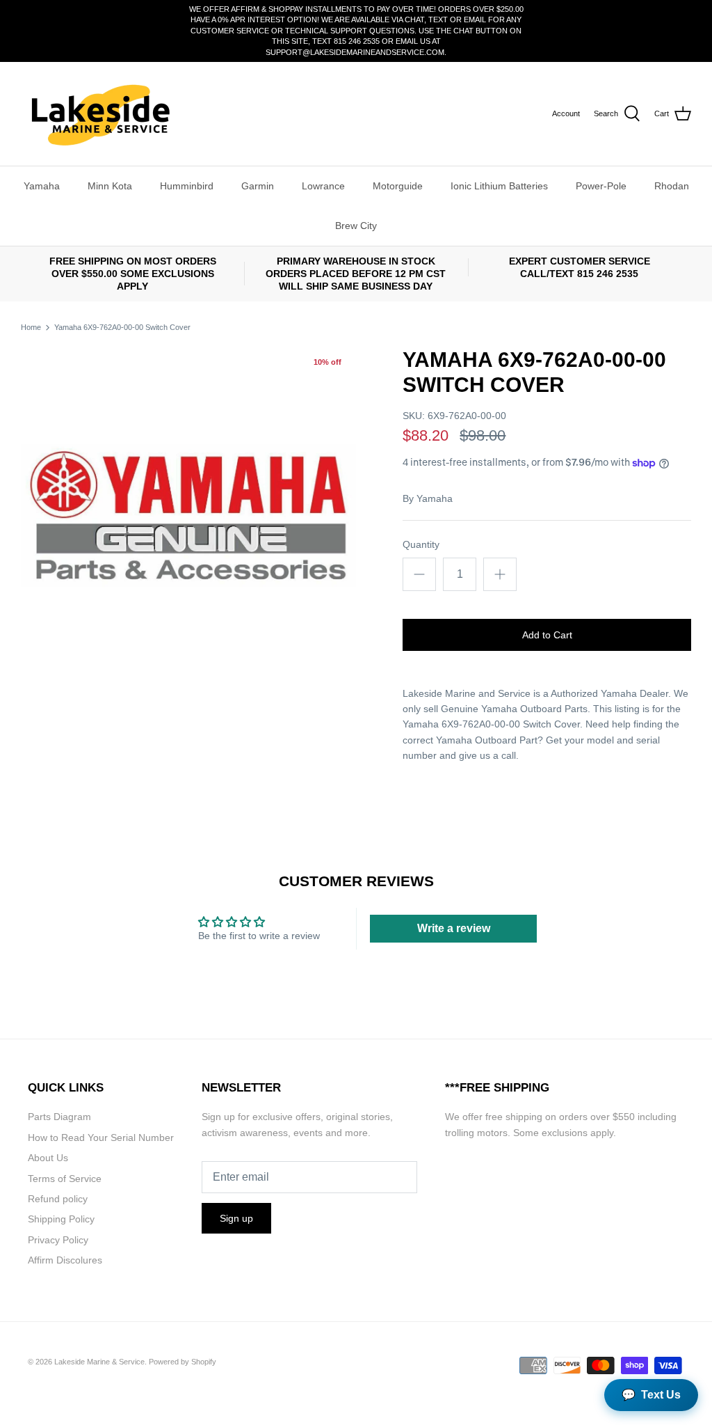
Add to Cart (547, 634)
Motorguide (398, 185)
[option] (188, 515)
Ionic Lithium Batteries (499, 185)
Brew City (356, 225)
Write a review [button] (453, 928)
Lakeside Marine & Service (99, 1361)
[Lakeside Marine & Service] (99, 114)
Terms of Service (65, 1178)
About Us (48, 1157)
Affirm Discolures (65, 1260)
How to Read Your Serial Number (101, 1137)
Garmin (257, 185)
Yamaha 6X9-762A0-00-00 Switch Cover (122, 327)
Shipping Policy (61, 1219)
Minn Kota (110, 185)
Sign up (236, 1218)
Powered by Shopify (182, 1361)
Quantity (421, 544)
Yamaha (42, 185)
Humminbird (186, 185)
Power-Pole (601, 185)
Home (31, 327)
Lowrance (323, 185)
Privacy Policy (58, 1239)
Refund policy (58, 1198)
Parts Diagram (59, 1116)
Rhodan (671, 185)
